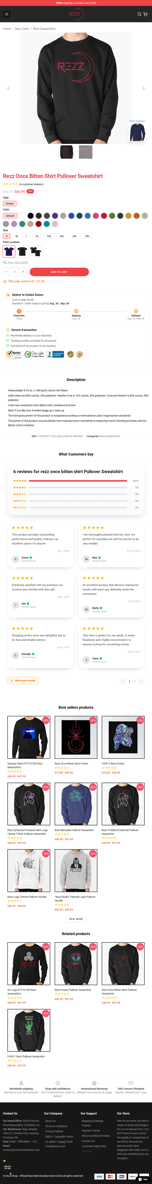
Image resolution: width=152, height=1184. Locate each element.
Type (6, 197)
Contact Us (88, 1141)
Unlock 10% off (7, 1168)
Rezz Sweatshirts (44, 29)
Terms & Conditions (56, 1126)
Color (6, 209)
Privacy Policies (54, 1131)
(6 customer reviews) (31, 184)
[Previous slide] (9, 88)
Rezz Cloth (22, 29)
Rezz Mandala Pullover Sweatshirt (74, 830)
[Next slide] (143, 88)
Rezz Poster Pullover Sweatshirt (73, 989)
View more (76, 919)
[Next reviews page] (141, 681)
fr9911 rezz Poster (113, 763)
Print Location (11, 242)
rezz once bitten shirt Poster (71, 763)
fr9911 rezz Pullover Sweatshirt (26, 1056)
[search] (139, 14)
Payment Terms (91, 1130)
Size (5, 230)
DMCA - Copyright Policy (59, 1136)
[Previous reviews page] (123, 681)
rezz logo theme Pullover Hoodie (26, 896)
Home (7, 29)
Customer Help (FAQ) (94, 1146)
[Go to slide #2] (86, 152)
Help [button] (145, 1179)
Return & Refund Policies (96, 1135)
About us (50, 1120)
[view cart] (145, 14)
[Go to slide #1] (66, 152)
